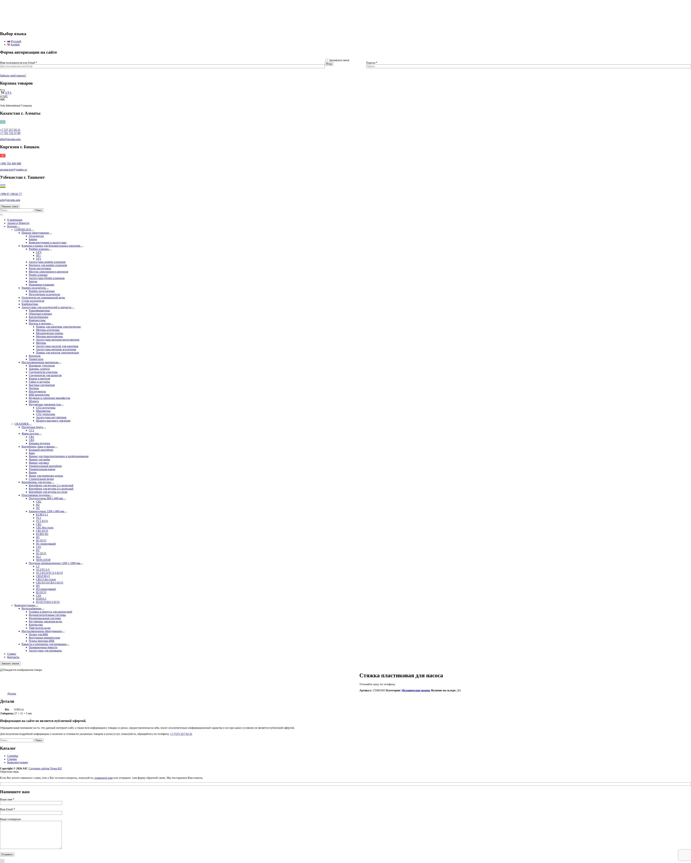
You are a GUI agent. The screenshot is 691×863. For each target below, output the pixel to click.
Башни (33, 239)
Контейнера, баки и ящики (38, 446)
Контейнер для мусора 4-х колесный (51, 488)
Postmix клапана (39, 248)
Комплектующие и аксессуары (47, 242)
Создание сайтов (45, 768)
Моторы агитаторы (48, 329)
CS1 (38, 546)
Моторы (41, 342)
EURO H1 (42, 534)
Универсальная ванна (42, 469)
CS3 (38, 595)
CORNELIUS (22, 229)
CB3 (31, 440)
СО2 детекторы (45, 414)
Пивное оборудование (35, 232)
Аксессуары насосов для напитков (57, 346)
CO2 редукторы (45, 407)
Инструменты (37, 391)
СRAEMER (21, 423)
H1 (38, 537)
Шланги (34, 401)
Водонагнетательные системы (47, 614)
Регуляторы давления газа (45, 404)
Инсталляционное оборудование (42, 631)
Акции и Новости (18, 223)
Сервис (11, 653)
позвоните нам (103, 777)
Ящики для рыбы (39, 459)
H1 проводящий (46, 543)
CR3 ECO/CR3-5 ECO (49, 582)
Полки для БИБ (38, 634)
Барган (33, 281)
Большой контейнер (41, 449)
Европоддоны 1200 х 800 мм (46, 511)
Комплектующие (24, 605)
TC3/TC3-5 (42, 569)
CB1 (31, 436)
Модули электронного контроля (48, 271)
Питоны (34, 388)
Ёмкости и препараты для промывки (44, 644)
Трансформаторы (39, 310)
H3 (38, 585)
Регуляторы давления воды (45, 621)
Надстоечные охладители (44, 294)
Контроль (34, 355)
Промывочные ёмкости (43, 647)
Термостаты (36, 359)
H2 (38, 504)
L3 (37, 566)
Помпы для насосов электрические (57, 352)
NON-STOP (43, 559)
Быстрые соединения (42, 385)
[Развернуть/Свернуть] (18, 227)
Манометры (43, 410)
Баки (32, 453)
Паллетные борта (32, 427)
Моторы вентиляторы (49, 336)
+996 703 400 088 (10, 163)
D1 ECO (41, 553)
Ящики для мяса (39, 462)
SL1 (38, 556)
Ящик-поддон (30, 433)
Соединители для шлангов (45, 375)
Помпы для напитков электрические (58, 326)
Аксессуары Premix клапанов (47, 278)
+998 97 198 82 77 (11, 193)
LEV (39, 252)
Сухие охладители (33, 300)
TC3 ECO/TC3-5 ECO (49, 572)
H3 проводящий (46, 589)
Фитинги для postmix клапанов (48, 265)
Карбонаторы (30, 304)
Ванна (33, 472)
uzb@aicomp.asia (10, 200)
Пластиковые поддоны (36, 495)
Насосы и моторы (40, 323)
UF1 (38, 258)
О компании (14, 219)
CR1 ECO (42, 530)
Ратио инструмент (40, 268)
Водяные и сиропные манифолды (49, 397)
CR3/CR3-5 (43, 576)
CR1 (38, 524)
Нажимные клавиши (41, 284)
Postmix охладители (34, 287)
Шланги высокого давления (53, 420)
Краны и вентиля (39, 378)
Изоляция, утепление (42, 365)
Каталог (12, 226)
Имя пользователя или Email (18, 62)
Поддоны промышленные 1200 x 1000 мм (54, 563)
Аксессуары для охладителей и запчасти (46, 307)
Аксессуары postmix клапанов (47, 261)
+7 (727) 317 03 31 (181, 733)
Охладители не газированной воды (43, 297)
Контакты (13, 657)
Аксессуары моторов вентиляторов (57, 339)
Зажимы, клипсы (39, 368)
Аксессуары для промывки (45, 650)
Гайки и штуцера (39, 381)
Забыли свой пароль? (13, 75)
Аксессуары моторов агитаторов (56, 349)
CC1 (31, 430)
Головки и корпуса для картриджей (50, 611)
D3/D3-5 (41, 598)
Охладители (36, 236)
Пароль (371, 62)
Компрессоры (37, 320)
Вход (329, 63)
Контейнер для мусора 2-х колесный (51, 485)
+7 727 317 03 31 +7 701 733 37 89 (10, 131)
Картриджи (36, 624)
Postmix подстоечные (42, 291)
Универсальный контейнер (45, 465)
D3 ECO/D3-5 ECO (48, 602)
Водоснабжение (31, 608)
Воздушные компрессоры (44, 637)
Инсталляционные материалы (40, 362)
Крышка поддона (39, 443)
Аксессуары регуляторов (51, 417)
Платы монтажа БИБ (41, 640)
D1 (38, 550)
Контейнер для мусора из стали (48, 491)
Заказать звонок (10, 663)
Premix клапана (38, 274)
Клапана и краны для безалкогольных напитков (51, 245)
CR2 (38, 501)
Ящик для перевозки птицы (46, 475)
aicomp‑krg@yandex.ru (13, 169)
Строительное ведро (41, 478)
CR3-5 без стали (46, 579)
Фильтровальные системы (45, 618)
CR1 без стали (44, 527)
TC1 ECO (42, 521)
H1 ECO (41, 540)
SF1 (38, 255)
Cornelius (12, 755)
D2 (38, 508)
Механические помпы (49, 333)
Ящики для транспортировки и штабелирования (58, 456)
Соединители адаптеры (43, 372)
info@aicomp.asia (10, 139)
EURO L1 (42, 514)
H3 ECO (41, 592)
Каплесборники (38, 316)
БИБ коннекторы (39, 394)
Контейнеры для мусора (36, 482)
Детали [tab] (11, 693)
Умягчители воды (40, 627)
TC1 (38, 517)
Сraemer (12, 759)
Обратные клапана (40, 313)
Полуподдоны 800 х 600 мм (46, 498)
